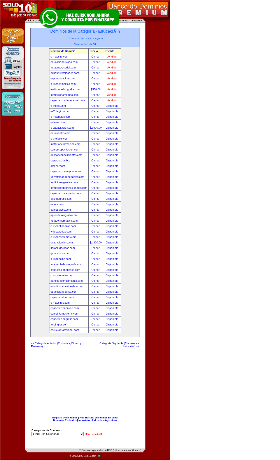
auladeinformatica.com (64, 220)
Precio (94, 51)
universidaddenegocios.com (67, 176)
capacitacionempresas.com (67, 171)
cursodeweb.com (61, 209)
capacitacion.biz (60, 160)
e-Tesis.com (58, 122)
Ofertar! (96, 56)
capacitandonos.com (63, 297)
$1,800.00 (96, 242)
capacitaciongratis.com (64, 319)
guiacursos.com (60, 253)
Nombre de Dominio (63, 51)
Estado (109, 51)
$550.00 (96, 89)
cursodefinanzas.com (63, 226)
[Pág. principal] (94, 434)
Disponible (111, 105)
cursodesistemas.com (63, 237)
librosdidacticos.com (63, 248)
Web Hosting (86, 417)
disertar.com (58, 166)
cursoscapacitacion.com (65, 149)
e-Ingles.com (58, 105)
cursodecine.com (61, 259)
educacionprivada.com (64, 62)
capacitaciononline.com (65, 308)
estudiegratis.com (61, 198)
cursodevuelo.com (61, 275)
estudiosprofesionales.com (66, 286)
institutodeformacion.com (65, 144)
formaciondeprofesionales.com (69, 187)
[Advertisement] (85, 380)
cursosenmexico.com (63, 84)
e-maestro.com (59, 56)
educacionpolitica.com (64, 291)
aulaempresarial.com (63, 67)
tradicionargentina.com (64, 182)
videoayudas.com (61, 231)
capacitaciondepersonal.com (68, 100)
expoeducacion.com (63, 78)
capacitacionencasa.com (65, 269)
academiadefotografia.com (66, 264)
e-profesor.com (59, 138)
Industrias (84, 420)
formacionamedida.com (65, 94)
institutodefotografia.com (65, 89)
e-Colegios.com (60, 111)
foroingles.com (59, 324)
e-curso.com (58, 204)
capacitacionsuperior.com (66, 193)
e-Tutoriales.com (60, 116)
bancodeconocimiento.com (67, 280)
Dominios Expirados (65, 420)
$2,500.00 (96, 127)
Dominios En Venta (107, 417)
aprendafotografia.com (64, 215)
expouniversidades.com (65, 73)
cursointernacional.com (64, 313)
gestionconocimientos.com (66, 155)
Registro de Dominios (64, 417)
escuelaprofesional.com (65, 330)
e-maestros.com (60, 302)
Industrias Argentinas (104, 420)
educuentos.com (60, 133)
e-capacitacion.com (62, 127)
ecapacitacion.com (62, 242)
